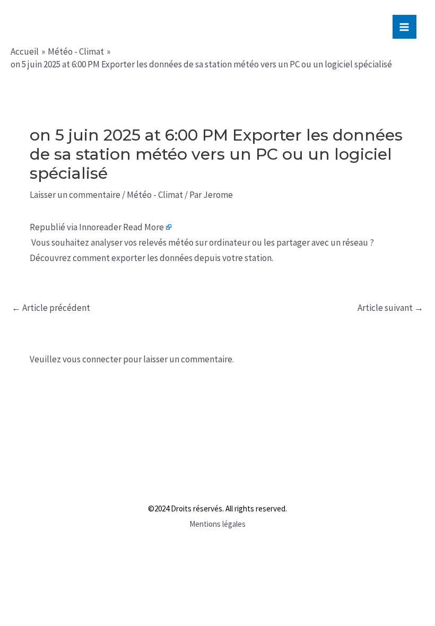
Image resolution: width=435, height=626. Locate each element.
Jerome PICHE (79, 25)
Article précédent (51, 308)
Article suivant (390, 308)
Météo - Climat (155, 195)
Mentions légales (217, 524)
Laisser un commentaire (75, 195)
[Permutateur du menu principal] (405, 27)
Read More (143, 227)
